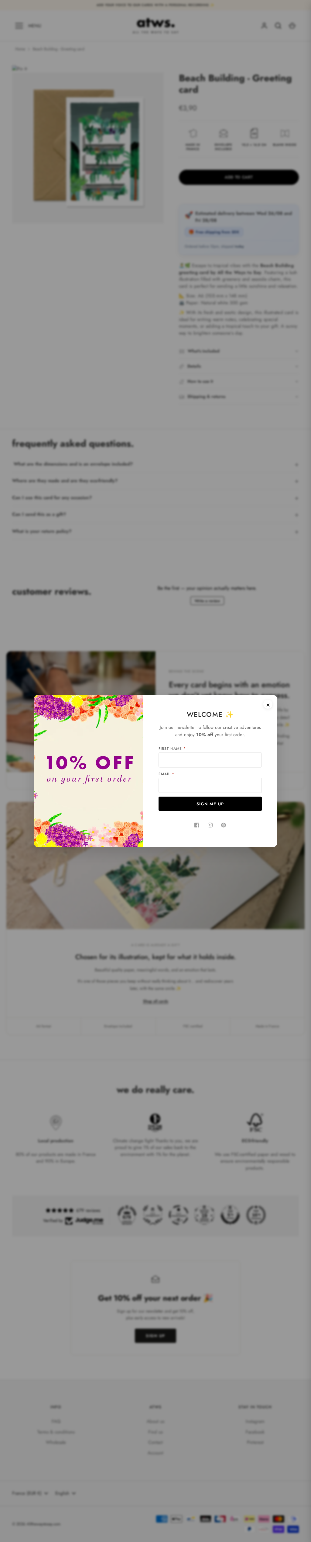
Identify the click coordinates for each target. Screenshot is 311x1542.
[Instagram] (210, 825)
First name (172, 748)
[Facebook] (196, 825)
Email (166, 774)
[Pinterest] (223, 825)
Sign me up (210, 804)
